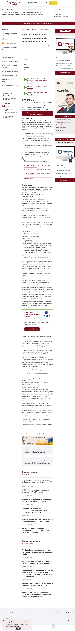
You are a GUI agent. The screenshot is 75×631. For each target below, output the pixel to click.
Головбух (24, 29)
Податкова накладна (61, 127)
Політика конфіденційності (65, 612)
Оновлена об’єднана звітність (63, 60)
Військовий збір (60, 130)
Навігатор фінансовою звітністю (11, 99)
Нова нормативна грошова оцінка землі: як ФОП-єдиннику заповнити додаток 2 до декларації (36, 594)
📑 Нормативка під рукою (29, 9)
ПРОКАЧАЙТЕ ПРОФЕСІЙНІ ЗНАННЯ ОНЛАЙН (31, 314)
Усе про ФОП (59, 125)
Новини (4, 9)
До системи (53, 3)
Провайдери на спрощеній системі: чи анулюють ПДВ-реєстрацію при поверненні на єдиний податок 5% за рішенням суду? (37, 573)
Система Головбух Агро (8, 14)
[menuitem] (4, 9)
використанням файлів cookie (13, 626)
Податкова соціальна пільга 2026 (10, 86)
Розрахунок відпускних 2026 (63, 122)
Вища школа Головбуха (37, 14)
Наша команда (34, 17)
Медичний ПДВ (60, 165)
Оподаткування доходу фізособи (11, 102)
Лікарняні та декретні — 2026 (63, 65)
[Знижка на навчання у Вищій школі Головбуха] (37, 440)
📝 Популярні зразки (8, 39)
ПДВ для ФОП (8, 106)
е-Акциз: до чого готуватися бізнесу (64, 68)
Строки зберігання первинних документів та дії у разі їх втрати (37, 174)
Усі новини (24, 474)
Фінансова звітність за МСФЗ (11, 113)
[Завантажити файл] (25, 79)
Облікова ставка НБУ (8, 57)
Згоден (18, 628)
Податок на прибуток (38, 29)
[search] (47, 3)
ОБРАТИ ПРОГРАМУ (32, 329)
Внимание (26, 69)
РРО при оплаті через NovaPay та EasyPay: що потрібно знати (37, 177)
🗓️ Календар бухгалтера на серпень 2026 (9, 34)
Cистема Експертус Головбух (33, 12)
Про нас (28, 17)
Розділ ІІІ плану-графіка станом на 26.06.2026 (37, 87)
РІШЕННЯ (26, 67)
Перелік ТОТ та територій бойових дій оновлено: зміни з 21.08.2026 (37, 482)
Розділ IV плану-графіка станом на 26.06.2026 (37, 93)
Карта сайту (26, 612)
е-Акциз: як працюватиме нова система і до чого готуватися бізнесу (37, 166)
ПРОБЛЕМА (27, 64)
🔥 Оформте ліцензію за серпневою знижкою (13, 17)
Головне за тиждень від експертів (35, 161)
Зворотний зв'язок (15, 612)
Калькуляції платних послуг (63, 170)
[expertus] (32, 3)
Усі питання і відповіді (27, 543)
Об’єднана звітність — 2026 (10, 109)
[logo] (13, 2)
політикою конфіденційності (20, 624)
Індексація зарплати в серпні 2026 (64, 63)
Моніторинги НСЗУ (60, 168)
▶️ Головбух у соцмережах (9, 43)
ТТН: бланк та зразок (61, 133)
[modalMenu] (71, 3)
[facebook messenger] (59, 9)
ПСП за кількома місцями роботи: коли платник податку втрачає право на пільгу (37, 552)
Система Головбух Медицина (22, 14)
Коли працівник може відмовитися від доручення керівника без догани (37, 520)
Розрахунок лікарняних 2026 (63, 119)
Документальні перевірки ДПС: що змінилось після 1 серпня (37, 170)
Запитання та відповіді (16, 9)
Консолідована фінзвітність (9, 117)
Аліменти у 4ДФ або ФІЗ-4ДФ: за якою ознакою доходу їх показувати (37, 584)
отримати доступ (65, 72)
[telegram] (55, 9)
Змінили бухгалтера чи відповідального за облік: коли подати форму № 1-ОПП (34, 510)
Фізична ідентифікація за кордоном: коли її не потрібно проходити (37, 500)
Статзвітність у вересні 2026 (10, 53)
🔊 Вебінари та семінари (19, 12)
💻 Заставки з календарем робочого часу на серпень (9, 48)
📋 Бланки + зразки (7, 12)
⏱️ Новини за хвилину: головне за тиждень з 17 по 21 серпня (35, 491)
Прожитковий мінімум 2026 (10, 71)
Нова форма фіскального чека (63, 57)
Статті (8, 9)
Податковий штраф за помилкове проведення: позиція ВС (38, 113)
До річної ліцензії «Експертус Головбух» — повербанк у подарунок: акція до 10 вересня (37, 530)
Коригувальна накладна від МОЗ (63, 173)
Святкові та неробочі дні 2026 (9, 80)
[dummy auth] (63, 3)
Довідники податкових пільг (10, 61)
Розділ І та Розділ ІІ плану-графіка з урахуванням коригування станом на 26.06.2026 (37, 80)
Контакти (5, 612)
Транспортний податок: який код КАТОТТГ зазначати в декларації (35, 562)
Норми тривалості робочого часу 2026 (10, 66)
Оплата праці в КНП (60, 176)
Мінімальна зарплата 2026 (9, 75)
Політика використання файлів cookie (44, 612)
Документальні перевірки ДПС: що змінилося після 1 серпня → (39, 23)
